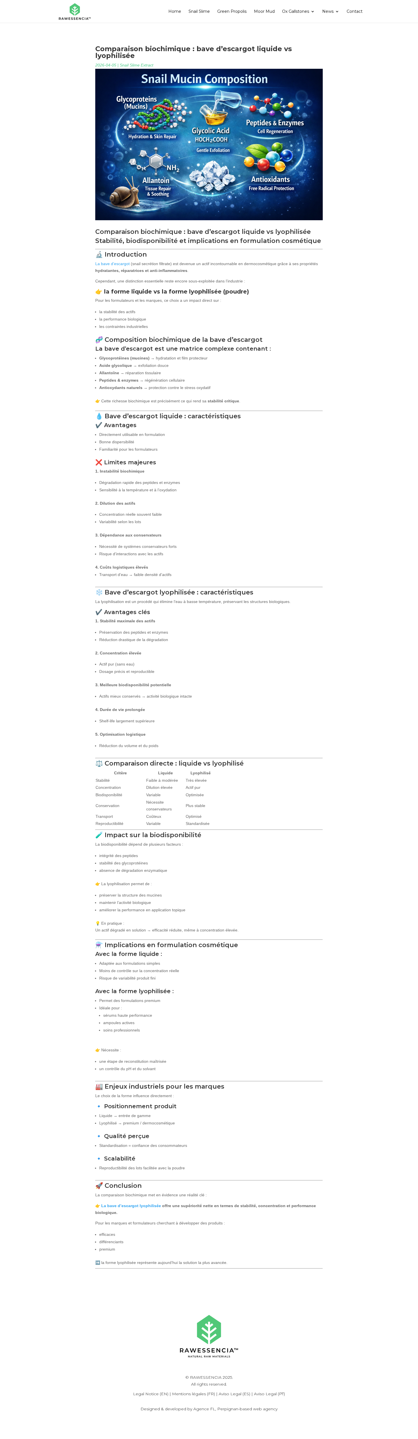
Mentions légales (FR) (193, 1393)
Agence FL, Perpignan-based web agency (235, 1408)
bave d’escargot (213, 232)
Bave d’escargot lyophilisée (150, 592)
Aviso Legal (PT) (269, 1393)
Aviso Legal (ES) (234, 1393)
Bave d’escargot (131, 416)
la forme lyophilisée (192, 291)
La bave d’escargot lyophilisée (131, 1205)
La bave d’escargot (112, 263)
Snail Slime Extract (136, 65)
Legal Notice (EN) (150, 1393)
